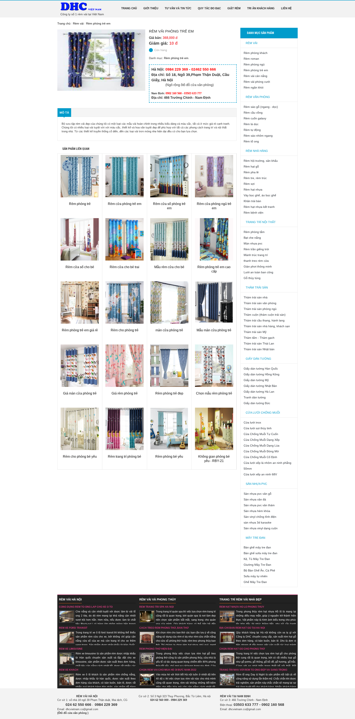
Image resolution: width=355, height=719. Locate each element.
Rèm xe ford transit (73, 627)
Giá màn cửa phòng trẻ (80, 393)
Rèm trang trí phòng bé (124, 456)
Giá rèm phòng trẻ (125, 393)
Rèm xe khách (68, 669)
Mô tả (64, 112)
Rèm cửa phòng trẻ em (124, 204)
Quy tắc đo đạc (209, 8)
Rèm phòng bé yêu (169, 456)
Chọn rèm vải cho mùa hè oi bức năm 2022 (167, 669)
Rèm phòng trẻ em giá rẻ (80, 330)
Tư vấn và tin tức (178, 8)
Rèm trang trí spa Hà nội (156, 606)
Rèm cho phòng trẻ (124, 330)
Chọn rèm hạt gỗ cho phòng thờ (242, 648)
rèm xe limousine (71, 648)
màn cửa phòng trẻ (169, 330)
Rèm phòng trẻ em (98, 23)
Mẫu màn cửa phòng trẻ (214, 330)
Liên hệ (286, 8)
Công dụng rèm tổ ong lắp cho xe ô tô (86, 606)
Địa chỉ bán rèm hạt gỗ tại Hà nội (242, 627)
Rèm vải (78, 23)
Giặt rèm (234, 8)
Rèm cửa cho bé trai (124, 267)
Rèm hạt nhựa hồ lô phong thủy (241, 606)
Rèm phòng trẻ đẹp (169, 393)
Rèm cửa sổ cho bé (80, 267)
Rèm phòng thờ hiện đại (155, 648)
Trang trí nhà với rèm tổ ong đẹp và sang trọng (253, 669)
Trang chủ (129, 8)
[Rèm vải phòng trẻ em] (101, 60)
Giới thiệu (150, 8)
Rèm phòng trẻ (80, 204)
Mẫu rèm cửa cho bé (169, 267)
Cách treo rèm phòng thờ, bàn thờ (164, 627)
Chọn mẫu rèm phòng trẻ (214, 393)
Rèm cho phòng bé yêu (80, 456)
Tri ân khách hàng (260, 8)
